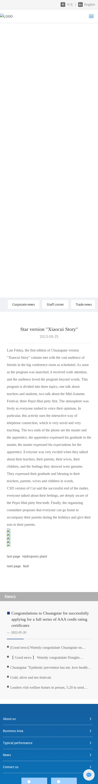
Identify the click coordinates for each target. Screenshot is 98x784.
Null (26, 566)
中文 (70, 4)
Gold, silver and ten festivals (30, 677)
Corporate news (23, 304)
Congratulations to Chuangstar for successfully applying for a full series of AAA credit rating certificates (50, 619)
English (89, 4)
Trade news (84, 304)
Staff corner (55, 304)
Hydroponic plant (34, 556)
